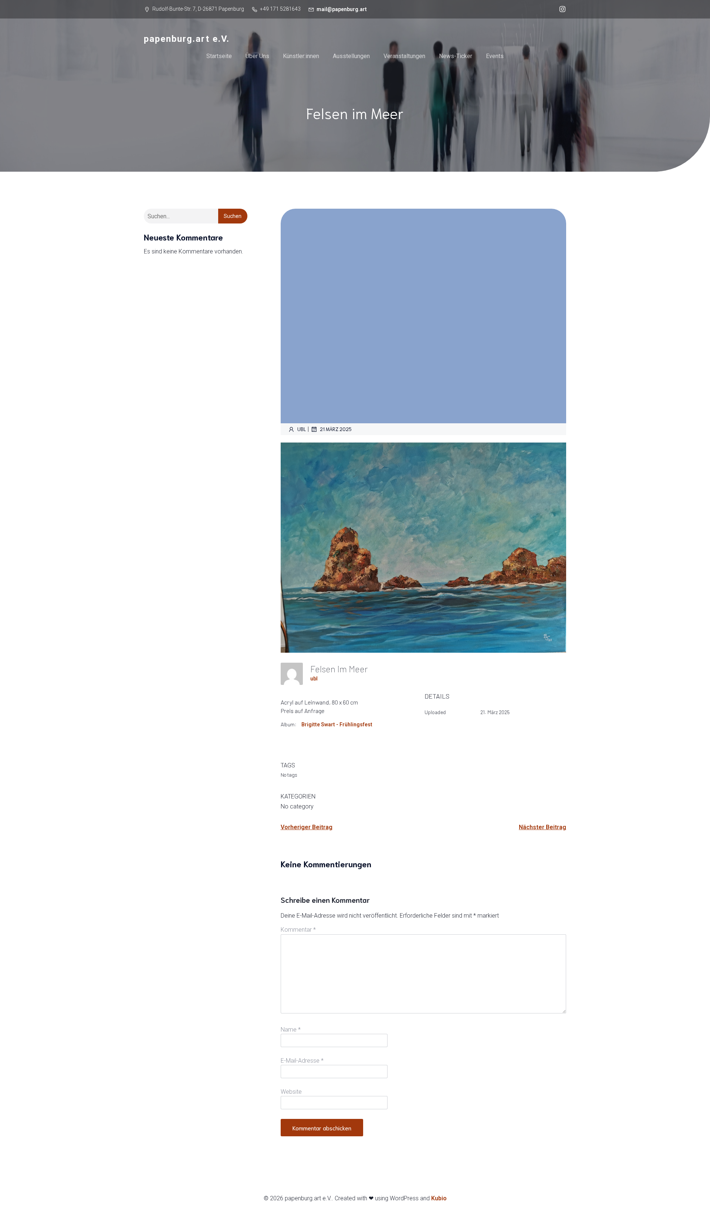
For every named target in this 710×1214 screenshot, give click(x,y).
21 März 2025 (336, 429)
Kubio (439, 1198)
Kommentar (298, 929)
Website (291, 1091)
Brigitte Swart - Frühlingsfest (336, 724)
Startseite (219, 56)
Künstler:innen (301, 56)
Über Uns (257, 56)
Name (291, 1029)
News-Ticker (455, 56)
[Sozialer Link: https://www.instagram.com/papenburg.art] (560, 9)
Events (495, 56)
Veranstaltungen (404, 56)
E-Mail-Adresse (302, 1060)
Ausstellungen (351, 56)
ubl (301, 429)
